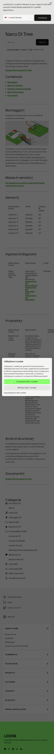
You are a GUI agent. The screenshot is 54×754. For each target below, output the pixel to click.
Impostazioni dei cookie (15, 393)
